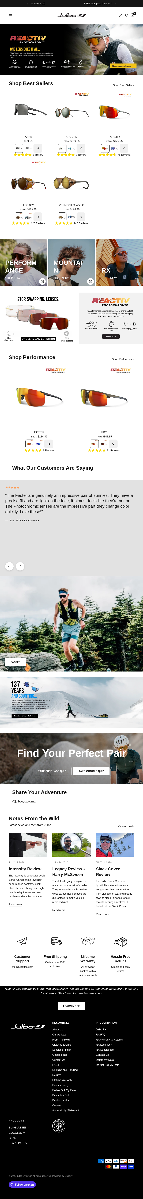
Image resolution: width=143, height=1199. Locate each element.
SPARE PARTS (18, 1143)
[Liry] (103, 396)
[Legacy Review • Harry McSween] (71, 845)
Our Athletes (59, 1034)
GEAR (12, 1137)
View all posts (126, 826)
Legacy (28, 205)
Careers (57, 1105)
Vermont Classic (71, 205)
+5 (81, 148)
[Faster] (39, 396)
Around (71, 136)
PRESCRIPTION (106, 1023)
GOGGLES (15, 1132)
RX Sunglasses (105, 1049)
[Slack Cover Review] (115, 845)
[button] (52, 771)
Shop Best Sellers (123, 85)
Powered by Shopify (62, 1176)
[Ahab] (28, 111)
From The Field (61, 1039)
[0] (132, 15)
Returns (56, 1074)
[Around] (71, 111)
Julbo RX (101, 1029)
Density (114, 136)
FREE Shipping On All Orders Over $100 (85, 3)
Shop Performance (123, 359)
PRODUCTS (16, 1120)
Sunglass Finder (61, 1049)
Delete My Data (61, 1095)
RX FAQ (101, 1034)
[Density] (114, 111)
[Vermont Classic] (71, 180)
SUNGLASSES (18, 1127)
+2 (38, 148)
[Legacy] (28, 180)
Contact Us (58, 1059)
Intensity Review (25, 869)
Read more (15, 904)
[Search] (127, 15)
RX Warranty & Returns (109, 1039)
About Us (57, 1029)
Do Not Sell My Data (64, 1090)
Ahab (28, 136)
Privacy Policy (60, 1085)
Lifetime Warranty (62, 1079)
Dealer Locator (60, 1100)
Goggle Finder (60, 1054)
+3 (124, 148)
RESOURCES (61, 1023)
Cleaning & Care (61, 1044)
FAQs (55, 1064)
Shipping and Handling (65, 1069)
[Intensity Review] (28, 845)
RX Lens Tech (104, 1044)
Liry (104, 432)
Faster (39, 432)
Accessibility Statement (65, 1110)
